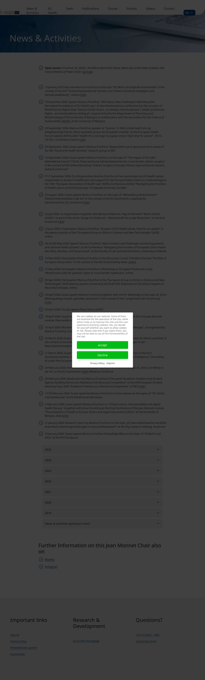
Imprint (111, 363)
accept (102, 345)
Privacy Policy (97, 363)
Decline (103, 355)
